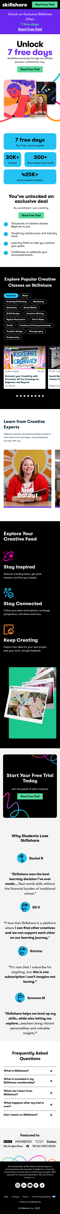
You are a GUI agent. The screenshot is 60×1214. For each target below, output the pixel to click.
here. (33, 1177)
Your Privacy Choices (41, 1197)
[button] (45, 5)
